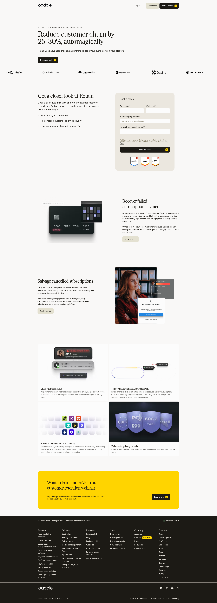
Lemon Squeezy (165, 537)
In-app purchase (44, 567)
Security (175, 598)
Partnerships (139, 545)
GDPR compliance (117, 548)
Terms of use (155, 598)
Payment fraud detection (48, 556)
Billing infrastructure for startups (71, 559)
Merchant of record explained (78, 521)
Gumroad (162, 570)
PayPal (161, 574)
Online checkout (44, 540)
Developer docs (116, 537)
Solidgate (162, 559)
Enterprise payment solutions (70, 566)
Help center (115, 534)
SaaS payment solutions (47, 560)
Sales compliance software (45, 551)
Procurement (139, 548)
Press (136, 541)
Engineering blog (93, 541)
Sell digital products (70, 537)
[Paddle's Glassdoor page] (177, 588)
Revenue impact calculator (92, 553)
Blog (88, 537)
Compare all (164, 577)
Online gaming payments (72, 545)
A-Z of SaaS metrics (94, 558)
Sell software (67, 541)
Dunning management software (47, 576)
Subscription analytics (46, 571)
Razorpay (162, 563)
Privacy (166, 598)
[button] (152, 6)
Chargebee (163, 545)
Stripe (161, 534)
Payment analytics (45, 564)
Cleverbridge (164, 566)
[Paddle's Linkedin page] (161, 588)
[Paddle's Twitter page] (166, 588)
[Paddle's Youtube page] (172, 588)
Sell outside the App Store (70, 549)
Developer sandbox (118, 541)
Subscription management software (47, 545)
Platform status (172, 521)
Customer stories (93, 548)
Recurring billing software (44, 535)
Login (137, 6)
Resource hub (91, 534)
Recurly (162, 556)
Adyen (161, 548)
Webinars (90, 545)
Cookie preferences (138, 598)
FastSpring (163, 541)
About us (138, 534)
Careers (142, 537)
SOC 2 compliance (118, 545)
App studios (67, 555)
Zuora (161, 552)
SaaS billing (66, 534)
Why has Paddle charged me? (50, 521)
